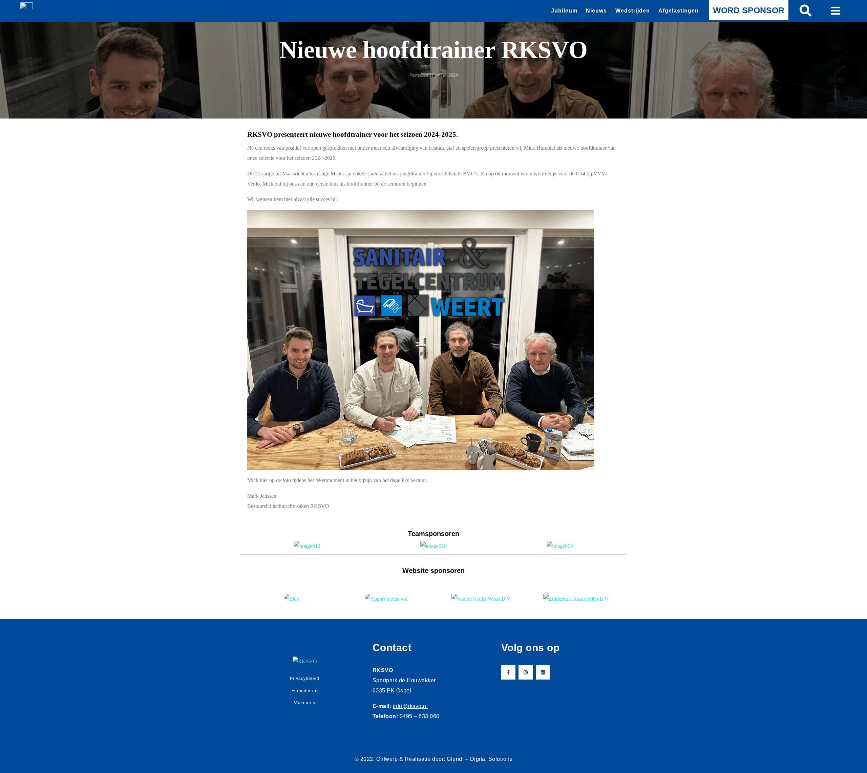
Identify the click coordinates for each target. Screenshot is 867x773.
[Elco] (291, 599)
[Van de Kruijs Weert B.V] (481, 599)
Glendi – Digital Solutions (479, 759)
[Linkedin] (543, 672)
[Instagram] (526, 672)
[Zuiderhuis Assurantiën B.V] (575, 599)
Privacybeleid (304, 678)
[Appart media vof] (386, 599)
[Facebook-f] (508, 672)
